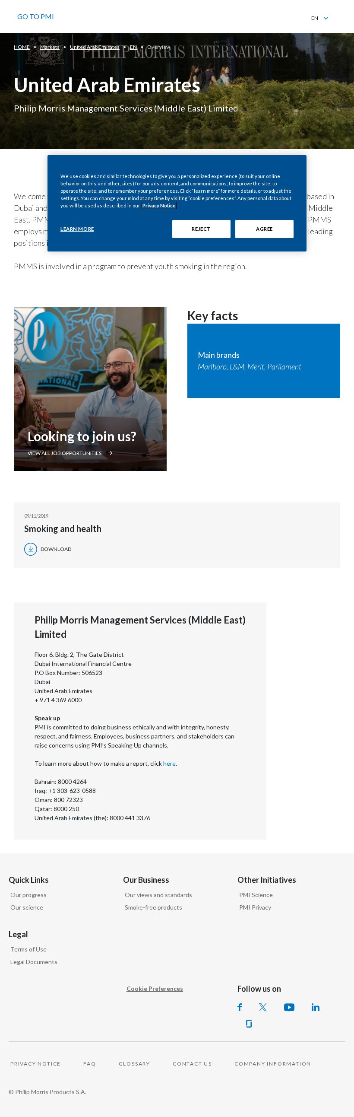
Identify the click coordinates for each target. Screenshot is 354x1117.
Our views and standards (158, 894)
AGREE (264, 229)
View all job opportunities (64, 453)
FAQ (89, 1063)
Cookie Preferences (154, 988)
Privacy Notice (159, 205)
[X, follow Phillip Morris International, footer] (263, 1007)
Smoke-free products (153, 907)
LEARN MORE (77, 229)
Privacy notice (35, 1063)
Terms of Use (28, 949)
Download (56, 549)
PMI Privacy (255, 907)
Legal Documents (33, 961)
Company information (272, 1063)
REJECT (201, 229)
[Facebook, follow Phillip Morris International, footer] (239, 1007)
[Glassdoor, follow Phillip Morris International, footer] (249, 1024)
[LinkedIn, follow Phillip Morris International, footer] (315, 1007)
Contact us (192, 1063)
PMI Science (256, 894)
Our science (26, 907)
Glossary (134, 1063)
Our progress (28, 894)
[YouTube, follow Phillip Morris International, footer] (289, 1007)
